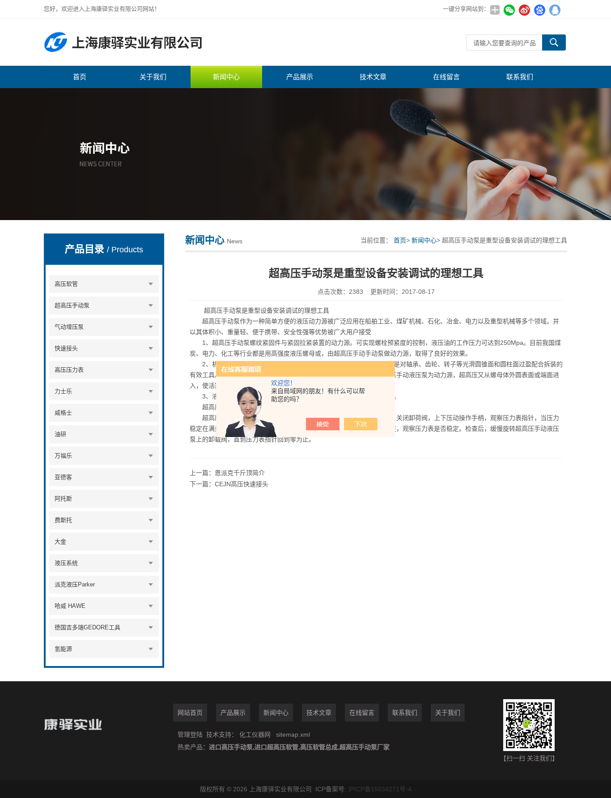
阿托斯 (63, 498)
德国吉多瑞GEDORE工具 (87, 627)
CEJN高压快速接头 (241, 484)
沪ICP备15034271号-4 (380, 789)
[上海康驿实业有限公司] (178, 42)
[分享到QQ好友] (554, 10)
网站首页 (190, 712)
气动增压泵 (69, 326)
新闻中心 (226, 77)
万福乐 (63, 455)
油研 (60, 434)
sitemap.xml (293, 734)
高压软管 (66, 283)
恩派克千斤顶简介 (240, 472)
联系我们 (519, 77)
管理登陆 (190, 734)
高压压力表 (69, 369)
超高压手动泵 (72, 305)
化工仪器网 (255, 734)
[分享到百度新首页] (539, 10)
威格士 (63, 412)
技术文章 (373, 77)
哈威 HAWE (70, 606)
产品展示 (299, 77)
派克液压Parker (75, 584)
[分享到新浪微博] (524, 10)
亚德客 (63, 477)
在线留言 (446, 77)
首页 (79, 77)
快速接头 (66, 348)
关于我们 (153, 77)
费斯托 (63, 520)
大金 (60, 541)
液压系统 (66, 563)
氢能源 (63, 648)
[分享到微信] (509, 10)
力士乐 (63, 391)
